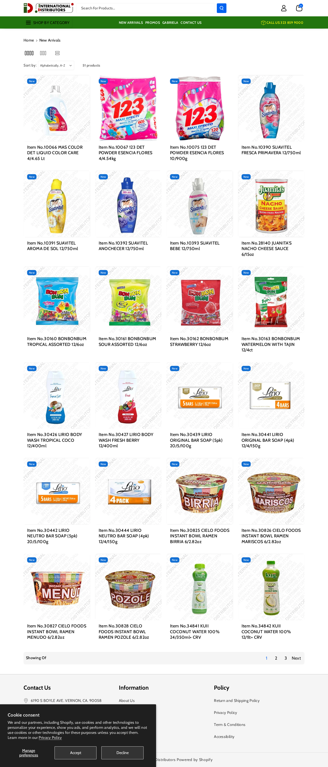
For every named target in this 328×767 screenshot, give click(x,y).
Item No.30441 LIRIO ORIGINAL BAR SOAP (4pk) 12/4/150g (268, 440)
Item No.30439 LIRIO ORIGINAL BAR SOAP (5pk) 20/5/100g (196, 440)
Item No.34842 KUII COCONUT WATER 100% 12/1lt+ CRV (266, 631)
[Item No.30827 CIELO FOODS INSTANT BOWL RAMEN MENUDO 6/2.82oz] (57, 587)
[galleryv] (43, 53)
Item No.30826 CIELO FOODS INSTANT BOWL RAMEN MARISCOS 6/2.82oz (271, 536)
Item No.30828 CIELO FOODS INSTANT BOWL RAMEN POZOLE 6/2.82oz (124, 631)
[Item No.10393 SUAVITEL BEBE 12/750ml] (199, 204)
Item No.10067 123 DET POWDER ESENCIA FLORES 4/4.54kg (125, 153)
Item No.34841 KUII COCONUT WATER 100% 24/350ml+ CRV (194, 631)
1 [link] (266, 658)
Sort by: (30, 65)
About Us (127, 700)
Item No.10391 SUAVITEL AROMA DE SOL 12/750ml (52, 245)
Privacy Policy (50, 737)
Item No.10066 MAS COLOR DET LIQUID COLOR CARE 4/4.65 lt (55, 153)
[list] (57, 53)
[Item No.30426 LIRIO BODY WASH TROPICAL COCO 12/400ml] (57, 395)
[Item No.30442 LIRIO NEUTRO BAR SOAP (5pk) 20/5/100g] (57, 491)
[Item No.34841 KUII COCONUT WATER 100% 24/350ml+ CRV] (199, 587)
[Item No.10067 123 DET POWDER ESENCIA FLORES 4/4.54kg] (128, 108)
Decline (122, 752)
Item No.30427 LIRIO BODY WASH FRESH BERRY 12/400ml (126, 440)
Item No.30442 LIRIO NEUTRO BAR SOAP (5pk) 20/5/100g (52, 536)
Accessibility (224, 736)
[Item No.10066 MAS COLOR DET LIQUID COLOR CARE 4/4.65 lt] (57, 108)
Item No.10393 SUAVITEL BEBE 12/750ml (195, 245)
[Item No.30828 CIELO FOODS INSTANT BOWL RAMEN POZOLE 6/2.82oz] (128, 587)
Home (29, 40)
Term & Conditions (229, 724)
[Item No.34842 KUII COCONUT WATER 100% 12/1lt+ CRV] (271, 587)
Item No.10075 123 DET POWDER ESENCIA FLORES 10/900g (197, 153)
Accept (75, 752)
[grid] (29, 53)
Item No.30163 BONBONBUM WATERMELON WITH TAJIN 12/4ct (271, 344)
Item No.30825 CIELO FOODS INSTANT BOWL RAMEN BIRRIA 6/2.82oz (199, 536)
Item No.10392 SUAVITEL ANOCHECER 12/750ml (123, 245)
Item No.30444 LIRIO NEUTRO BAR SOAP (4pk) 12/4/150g (124, 536)
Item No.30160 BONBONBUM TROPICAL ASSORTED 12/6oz (56, 341)
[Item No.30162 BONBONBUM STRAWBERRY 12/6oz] (199, 299)
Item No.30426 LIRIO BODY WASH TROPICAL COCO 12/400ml (54, 440)
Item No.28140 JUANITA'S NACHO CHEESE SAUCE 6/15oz (267, 248)
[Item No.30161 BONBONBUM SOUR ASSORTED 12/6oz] (128, 299)
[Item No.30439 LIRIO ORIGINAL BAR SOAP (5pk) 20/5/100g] (199, 395)
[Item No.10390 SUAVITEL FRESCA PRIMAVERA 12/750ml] (271, 108)
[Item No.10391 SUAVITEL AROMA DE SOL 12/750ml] (57, 204)
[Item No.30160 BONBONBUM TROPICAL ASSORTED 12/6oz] (57, 299)
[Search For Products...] (221, 8)
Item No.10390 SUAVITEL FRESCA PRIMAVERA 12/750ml (271, 150)
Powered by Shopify (195, 759)
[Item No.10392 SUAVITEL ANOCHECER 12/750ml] (128, 204)
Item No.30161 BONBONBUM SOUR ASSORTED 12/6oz (127, 341)
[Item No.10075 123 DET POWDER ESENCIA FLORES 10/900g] (199, 108)
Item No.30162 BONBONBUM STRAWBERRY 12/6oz (199, 341)
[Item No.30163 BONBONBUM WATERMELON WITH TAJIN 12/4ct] (271, 299)
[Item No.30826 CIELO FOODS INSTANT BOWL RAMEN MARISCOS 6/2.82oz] (271, 491)
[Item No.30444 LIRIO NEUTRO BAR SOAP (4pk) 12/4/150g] (128, 491)
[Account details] (284, 8)
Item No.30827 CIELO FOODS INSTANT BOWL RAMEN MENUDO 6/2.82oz (56, 631)
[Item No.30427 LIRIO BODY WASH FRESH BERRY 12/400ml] (128, 395)
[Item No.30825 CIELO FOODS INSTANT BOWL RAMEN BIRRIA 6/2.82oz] (199, 491)
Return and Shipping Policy (237, 700)
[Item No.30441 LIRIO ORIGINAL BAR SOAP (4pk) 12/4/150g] (271, 395)
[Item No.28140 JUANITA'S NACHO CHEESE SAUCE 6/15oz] (271, 204)
